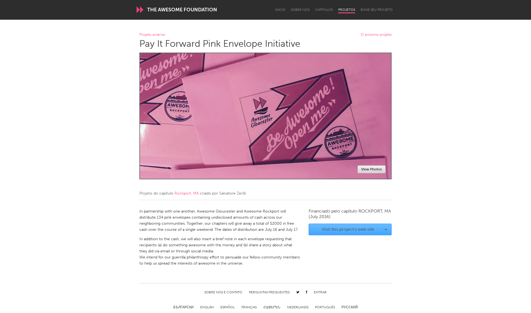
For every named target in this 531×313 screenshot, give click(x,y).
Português (325, 307)
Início (280, 10)
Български (183, 307)
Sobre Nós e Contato (223, 292)
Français (249, 307)
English (207, 307)
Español (227, 307)
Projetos (346, 10)
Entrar (320, 292)
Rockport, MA (187, 193)
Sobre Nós (300, 10)
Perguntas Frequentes (269, 292)
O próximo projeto (376, 35)
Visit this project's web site (354, 229)
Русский (350, 307)
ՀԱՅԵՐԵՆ (271, 307)
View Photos (371, 169)
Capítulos (324, 10)
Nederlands (297, 307)
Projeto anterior (152, 35)
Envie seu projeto (377, 10)
